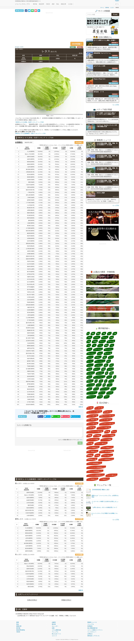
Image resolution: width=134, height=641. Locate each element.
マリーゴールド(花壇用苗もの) (96, 467)
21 (18, 202)
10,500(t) (72, 174)
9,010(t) (39, 546)
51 (18, 279)
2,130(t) (73, 246)
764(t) (73, 348)
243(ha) (56, 579)
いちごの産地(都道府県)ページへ (102, 308)
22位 (66, 202)
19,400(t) (40, 161)
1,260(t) (40, 294)
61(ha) (57, 281)
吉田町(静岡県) (30, 238)
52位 (81, 279)
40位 (49, 251)
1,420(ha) (56, 156)
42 (18, 256)
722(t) (40, 379)
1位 (49, 151)
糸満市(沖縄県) (30, 251)
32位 (66, 220)
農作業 (54, 624)
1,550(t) (40, 274)
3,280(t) (40, 507)
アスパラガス (98, 349)
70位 (66, 322)
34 (18, 235)
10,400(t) (38, 543)
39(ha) (57, 353)
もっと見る (116, 104)
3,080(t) (73, 215)
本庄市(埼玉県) (30, 279)
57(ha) (57, 307)
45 (18, 264)
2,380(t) (40, 243)
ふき (94, 345)
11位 (66, 182)
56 (18, 292)
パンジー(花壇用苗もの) (106, 459)
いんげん (109, 393)
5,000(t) (40, 502)
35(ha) (57, 356)
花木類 (97, 455)
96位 (81, 402)
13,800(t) (72, 535)
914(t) (40, 340)
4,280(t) (73, 505)
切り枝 (114, 431)
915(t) (73, 322)
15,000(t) (72, 492)
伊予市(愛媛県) (30, 287)
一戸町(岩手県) (30, 192)
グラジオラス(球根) (93, 439)
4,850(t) (73, 502)
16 (18, 189)
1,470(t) (73, 269)
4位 (49, 159)
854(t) (40, 358)
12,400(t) (40, 568)
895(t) (73, 333)
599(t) (40, 404)
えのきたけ (90, 373)
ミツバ (100, 345)
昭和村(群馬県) (30, 161)
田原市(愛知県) (30, 246)
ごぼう (89, 337)
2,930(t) (40, 223)
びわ (101, 381)
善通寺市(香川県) (30, 256)
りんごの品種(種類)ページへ (102, 276)
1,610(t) (40, 266)
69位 (81, 322)
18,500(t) (72, 161)
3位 (66, 154)
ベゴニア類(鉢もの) (107, 447)
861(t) (73, 327)
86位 (49, 368)
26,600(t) (40, 156)
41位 (81, 258)
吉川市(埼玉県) (30, 391)
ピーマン (90, 361)
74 (18, 338)
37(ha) (57, 335)
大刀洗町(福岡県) (30, 228)
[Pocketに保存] (35, 10)
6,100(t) (73, 189)
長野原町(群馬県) (30, 243)
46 (18, 266)
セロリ (89, 349)
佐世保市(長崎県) (30, 404)
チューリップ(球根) (108, 435)
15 (18, 187)
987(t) (73, 307)
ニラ (112, 345)
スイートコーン (91, 393)
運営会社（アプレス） (93, 635)
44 (18, 261)
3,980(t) (40, 212)
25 (18, 212)
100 (18, 404)
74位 (81, 327)
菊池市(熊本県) (30, 389)
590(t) (73, 396)
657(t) (40, 389)
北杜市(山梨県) (30, 269)
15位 (49, 187)
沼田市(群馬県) (30, 187)
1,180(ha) (56, 154)
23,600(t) (72, 533)
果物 (111, 373)
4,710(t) (40, 202)
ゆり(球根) (97, 435)
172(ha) (57, 205)
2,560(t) (73, 510)
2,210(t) (40, 251)
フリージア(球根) (106, 439)
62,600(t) (72, 151)
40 (18, 251)
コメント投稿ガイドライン (95, 630)
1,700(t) (73, 256)
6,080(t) (73, 192)
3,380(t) (40, 218)
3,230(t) (73, 218)
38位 (66, 225)
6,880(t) (73, 551)
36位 (49, 241)
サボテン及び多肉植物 (106, 451)
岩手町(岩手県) (30, 274)
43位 (49, 258)
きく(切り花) (99, 408)
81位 (81, 353)
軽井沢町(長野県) (30, 230)
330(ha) (56, 538)
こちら (80, 439)
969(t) (40, 327)
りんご (109, 377)
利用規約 (90, 626)
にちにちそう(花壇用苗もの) (95, 475)
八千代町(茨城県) (30, 202)
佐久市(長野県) (30, 281)
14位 (49, 184)
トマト (111, 357)
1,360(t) (73, 281)
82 (18, 358)
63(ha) (57, 251)
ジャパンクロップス (22, 4)
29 (18, 223)
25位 (66, 205)
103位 (65, 404)
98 (18, 399)
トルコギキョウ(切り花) (107, 424)
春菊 (106, 345)
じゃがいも (98, 365)
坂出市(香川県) (30, 396)
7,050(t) (73, 548)
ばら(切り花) (107, 412)
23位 (66, 212)
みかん (89, 377)
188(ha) (57, 212)
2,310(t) (73, 238)
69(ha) (57, 271)
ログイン (117, 4)
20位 (66, 187)
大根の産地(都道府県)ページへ (102, 289)
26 (18, 215)
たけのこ (96, 337)
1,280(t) (73, 289)
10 (18, 174)
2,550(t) (73, 228)
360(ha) (56, 495)
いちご (109, 385)
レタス (112, 7)
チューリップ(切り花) (104, 427)
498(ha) (57, 169)
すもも (111, 381)
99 (18, 402)
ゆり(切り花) (91, 427)
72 (18, 333)
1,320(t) (73, 279)
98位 (66, 327)
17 (18, 192)
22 (18, 205)
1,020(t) (73, 315)
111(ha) (57, 243)
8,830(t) (73, 546)
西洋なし (90, 381)
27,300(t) (72, 154)
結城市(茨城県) (30, 179)
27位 (81, 215)
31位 (49, 228)
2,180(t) (73, 515)
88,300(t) (38, 528)
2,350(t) (73, 235)
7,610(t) (40, 184)
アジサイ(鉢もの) (111, 475)
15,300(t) (40, 492)
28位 (49, 220)
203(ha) (56, 502)
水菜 (88, 341)
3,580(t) (73, 586)
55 (18, 289)
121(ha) (57, 230)
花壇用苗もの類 (91, 459)
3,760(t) (73, 212)
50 (18, 276)
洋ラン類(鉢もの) (92, 451)
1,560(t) (40, 271)
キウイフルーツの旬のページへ (102, 315)
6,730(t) (40, 189)
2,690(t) (40, 228)
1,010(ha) (56, 159)
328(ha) (56, 551)
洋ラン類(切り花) (92, 419)
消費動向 (23, 61)
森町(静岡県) (31, 220)
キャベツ (102, 341)
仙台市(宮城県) (30, 264)
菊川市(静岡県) (30, 289)
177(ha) (56, 505)
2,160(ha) (55, 528)
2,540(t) (73, 230)
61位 (66, 269)
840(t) (73, 340)
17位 (49, 192)
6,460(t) (40, 192)
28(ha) (57, 396)
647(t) (40, 391)
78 (18, 348)
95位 (49, 391)
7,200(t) (73, 184)
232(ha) (56, 581)
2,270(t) (73, 241)
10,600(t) (72, 571)
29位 (49, 223)
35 (18, 238)
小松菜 (95, 341)
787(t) (73, 338)
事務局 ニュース (92, 622)
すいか (96, 389)
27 (18, 218)
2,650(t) (40, 513)
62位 (66, 289)
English (117, 0)
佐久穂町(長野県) (30, 368)
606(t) (73, 391)
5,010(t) (40, 579)
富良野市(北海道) (30, 327)
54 (18, 287)
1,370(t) (73, 274)
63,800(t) (40, 151)
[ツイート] (29, 10)
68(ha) (57, 287)
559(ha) (56, 568)
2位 (49, 154)
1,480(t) (73, 271)
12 (18, 179)
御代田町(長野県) (30, 169)
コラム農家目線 (56, 630)
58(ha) (57, 338)
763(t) (73, 368)
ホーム (102, 7)
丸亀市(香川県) (30, 307)
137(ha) (57, 218)
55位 (81, 287)
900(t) (73, 335)
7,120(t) (40, 187)
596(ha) (56, 492)
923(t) (73, 310)
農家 (53, 4)
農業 (23, 55)
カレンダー (55, 626)
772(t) (73, 353)
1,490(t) (73, 266)
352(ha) (57, 179)
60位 (66, 307)
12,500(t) (40, 169)
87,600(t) (72, 528)
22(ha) (57, 343)
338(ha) (56, 546)
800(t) (73, 356)
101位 (81, 389)
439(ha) (56, 543)
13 (18, 182)
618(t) (40, 399)
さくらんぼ (90, 385)
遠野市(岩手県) (30, 348)
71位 (66, 297)
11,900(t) (72, 568)
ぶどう (99, 385)
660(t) (73, 379)
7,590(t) (40, 497)
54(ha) (57, 289)
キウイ (113, 389)
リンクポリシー (91, 632)
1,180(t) (40, 297)
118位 (65, 391)
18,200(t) (72, 563)
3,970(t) (73, 584)
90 (18, 379)
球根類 (89, 435)
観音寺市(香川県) (30, 189)
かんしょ (90, 365)
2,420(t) (40, 241)
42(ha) (57, 297)
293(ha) (56, 540)
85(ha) (57, 264)
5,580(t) (73, 573)
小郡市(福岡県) (30, 315)
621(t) (40, 396)
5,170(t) (40, 500)
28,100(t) (40, 154)
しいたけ (110, 369)
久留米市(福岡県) (30, 184)
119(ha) (56, 510)
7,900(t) (73, 495)
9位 (66, 169)
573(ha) (57, 166)
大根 (104, 333)
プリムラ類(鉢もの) (93, 447)
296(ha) (57, 189)
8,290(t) (73, 179)
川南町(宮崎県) (30, 399)
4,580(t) (73, 202)
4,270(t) (40, 584)
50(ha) (57, 279)
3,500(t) (40, 215)
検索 (115, 14)
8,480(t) (40, 179)
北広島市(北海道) (30, 340)
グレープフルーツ (99, 377)
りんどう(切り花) (92, 416)
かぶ (109, 333)
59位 (81, 297)
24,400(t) (40, 159)
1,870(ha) (56, 151)
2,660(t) (73, 225)
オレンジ (101, 393)
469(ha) (57, 182)
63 (18, 310)
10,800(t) (40, 174)
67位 (66, 358)
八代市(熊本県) (30, 576)
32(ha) (57, 368)
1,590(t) (40, 269)
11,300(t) (72, 540)
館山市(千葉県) (30, 294)
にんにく (96, 369)
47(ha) (57, 358)
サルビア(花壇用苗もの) (94, 463)
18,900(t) (72, 164)
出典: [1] (81, 407)
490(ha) (57, 184)
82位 (81, 348)
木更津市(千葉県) (30, 350)
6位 (82, 161)
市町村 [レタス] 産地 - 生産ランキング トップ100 (29, 122)
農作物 (35, 4)
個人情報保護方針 (92, 628)
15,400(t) (40, 166)
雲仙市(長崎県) (30, 566)
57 (18, 294)
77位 (66, 353)
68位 (81, 310)
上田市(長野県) (28, 538)
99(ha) (57, 241)
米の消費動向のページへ (103, 321)
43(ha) (57, 322)
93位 (81, 391)
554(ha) (57, 164)
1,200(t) (73, 287)
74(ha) (57, 276)
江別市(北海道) (30, 379)
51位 (81, 276)
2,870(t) (73, 223)
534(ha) (57, 161)
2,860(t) (40, 225)
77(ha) (57, 266)
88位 (49, 373)
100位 (48, 404)
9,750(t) (73, 543)
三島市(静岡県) (30, 335)
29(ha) (57, 404)
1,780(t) (40, 261)
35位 (66, 223)
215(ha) (57, 187)
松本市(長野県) (30, 241)
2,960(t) (73, 220)
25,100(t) (72, 156)
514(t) (73, 404)
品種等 (41, 61)
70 (18, 327)
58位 (49, 297)
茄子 (104, 357)
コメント (54, 635)
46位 (49, 266)
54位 (66, 251)
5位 (49, 161)
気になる (20, 10)
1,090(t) (73, 297)
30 (18, 225)
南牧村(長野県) (30, 164)
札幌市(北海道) (30, 276)
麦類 (93, 333)
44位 (49, 261)
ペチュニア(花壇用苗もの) (94, 471)
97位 (49, 396)
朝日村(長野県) (30, 174)
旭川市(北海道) (30, 356)
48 (18, 271)
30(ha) (57, 327)
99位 (81, 399)
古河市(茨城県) (30, 502)
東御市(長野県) (30, 266)
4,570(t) (73, 581)
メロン (89, 389)
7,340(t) (39, 548)
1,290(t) (40, 292)
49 (18, 274)
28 (18, 220)
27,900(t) (72, 530)
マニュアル (55, 632)
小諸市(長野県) (30, 166)
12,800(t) (72, 538)
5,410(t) (40, 576)
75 (18, 340)
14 (18, 184)
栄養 (53, 628)
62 (18, 307)
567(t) (73, 399)
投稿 (80, 443)
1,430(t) (40, 281)
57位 (49, 294)
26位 (49, 215)
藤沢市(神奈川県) (30, 322)
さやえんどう (91, 396)
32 (18, 230)
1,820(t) (73, 258)
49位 (49, 274)
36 (18, 241)
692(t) (73, 373)
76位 (49, 343)
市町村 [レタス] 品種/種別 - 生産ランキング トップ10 (30, 133)
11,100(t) (40, 571)
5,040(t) (73, 500)
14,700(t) (72, 166)
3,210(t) (73, 507)
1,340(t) (40, 289)
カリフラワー (108, 349)
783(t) (40, 368)
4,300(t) (73, 205)
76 (18, 343)
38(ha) (57, 333)
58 (18, 297)
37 (18, 243)
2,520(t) (73, 513)
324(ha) (57, 192)
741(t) (40, 373)
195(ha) (57, 202)
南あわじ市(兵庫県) (29, 154)
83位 (66, 335)
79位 (66, 333)
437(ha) (57, 174)
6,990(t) (39, 551)
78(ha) (57, 292)
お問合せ (90, 634)
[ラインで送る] (32, 10)
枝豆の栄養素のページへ (103, 283)
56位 (66, 281)
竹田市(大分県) (30, 292)
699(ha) (56, 530)
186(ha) (56, 497)
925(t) (40, 338)
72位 (49, 333)
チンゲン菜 (108, 353)
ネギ (88, 345)
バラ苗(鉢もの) (104, 479)
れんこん (104, 337)
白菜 (111, 337)
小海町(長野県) (30, 223)
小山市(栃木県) (30, 205)
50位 (66, 271)
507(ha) (56, 571)
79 (18, 350)
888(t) (73, 343)
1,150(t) (73, 294)
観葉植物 (90, 455)
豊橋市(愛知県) (30, 212)
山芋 (111, 365)
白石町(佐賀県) (30, 297)
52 (18, 281)
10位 (49, 174)
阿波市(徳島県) (30, 581)
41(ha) (57, 340)
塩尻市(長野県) (30, 159)
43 (18, 258)
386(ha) (56, 566)
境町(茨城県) (31, 182)
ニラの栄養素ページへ (102, 302)
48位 (81, 269)
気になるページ (56, 634)
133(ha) (57, 228)
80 (18, 353)
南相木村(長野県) (30, 258)
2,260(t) (40, 246)
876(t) (40, 353)
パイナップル (105, 389)
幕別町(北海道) (30, 225)
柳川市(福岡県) (30, 271)
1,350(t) (73, 276)
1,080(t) (40, 315)
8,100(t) (40, 495)
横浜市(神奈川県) (30, 353)
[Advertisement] (49, 26)
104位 (81, 404)
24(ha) (57, 391)
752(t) (73, 350)
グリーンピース (99, 361)
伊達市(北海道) (30, 261)
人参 (114, 333)
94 (18, 389)
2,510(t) (40, 238)
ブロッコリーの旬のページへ (102, 295)
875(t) (40, 356)
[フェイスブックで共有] (26, 10)
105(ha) (57, 223)
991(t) (40, 322)
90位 (49, 379)
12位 (66, 174)
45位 (49, 264)
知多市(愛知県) (30, 358)
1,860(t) (40, 258)
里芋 (106, 365)
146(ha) (57, 215)
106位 (65, 396)
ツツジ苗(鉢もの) (92, 479)
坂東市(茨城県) (30, 156)
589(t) (73, 402)
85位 (81, 350)
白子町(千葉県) (30, 402)
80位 (81, 338)
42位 (49, 256)
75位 (49, 340)
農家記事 (63, 4)
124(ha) (57, 238)
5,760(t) (40, 573)
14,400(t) (38, 535)
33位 (66, 243)
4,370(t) (40, 205)
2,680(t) (40, 230)
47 (18, 269)
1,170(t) (73, 292)
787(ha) (56, 563)
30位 (49, 225)
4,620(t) (73, 579)
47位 (49, 269)
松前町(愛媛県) (30, 310)
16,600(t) (40, 566)
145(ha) (56, 584)
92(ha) (57, 225)
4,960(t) (40, 581)
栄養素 (58, 58)
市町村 (48, 4)
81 (18, 356)
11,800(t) (73, 169)
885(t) (40, 350)
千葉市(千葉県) (30, 373)
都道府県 (41, 4)
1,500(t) (73, 264)
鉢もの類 (90, 443)
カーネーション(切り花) (94, 412)
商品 (57, 4)
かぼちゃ (98, 357)
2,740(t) (40, 510)
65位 (66, 279)
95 (18, 391)
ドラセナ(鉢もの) (107, 455)
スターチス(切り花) (105, 419)
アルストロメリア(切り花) (94, 431)
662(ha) (56, 535)
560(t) (73, 389)
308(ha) (56, 548)
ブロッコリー (91, 353)
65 (18, 315)
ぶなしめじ (100, 373)
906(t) (40, 343)
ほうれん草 (111, 341)
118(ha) (57, 220)
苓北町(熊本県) (30, 215)
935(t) (40, 333)
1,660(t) (40, 264)
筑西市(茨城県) (30, 333)
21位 (49, 202)
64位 (49, 315)
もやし (107, 396)
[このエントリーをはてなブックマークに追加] (39, 10)
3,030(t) (40, 220)
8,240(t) (40, 182)
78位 (49, 348)
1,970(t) (73, 251)
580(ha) (56, 533)
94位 (66, 368)
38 (18, 246)
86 (18, 368)
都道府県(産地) (20, 630)
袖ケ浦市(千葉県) (30, 338)
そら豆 (100, 396)
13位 (66, 179)
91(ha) (57, 235)
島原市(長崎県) (30, 235)
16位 (49, 189)
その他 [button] (70, 4)
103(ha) (57, 256)
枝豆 (108, 361)
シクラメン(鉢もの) (101, 443)
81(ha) (57, 261)
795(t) (73, 358)
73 (18, 335)
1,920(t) (40, 256)
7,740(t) (73, 182)
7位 (66, 161)
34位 (49, 235)
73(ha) (56, 507)
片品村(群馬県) (30, 343)
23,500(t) (72, 159)
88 (18, 373)
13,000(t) (38, 538)
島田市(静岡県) (30, 218)
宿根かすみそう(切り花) (107, 416)
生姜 (103, 369)
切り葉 (107, 431)
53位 (81, 289)
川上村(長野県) (30, 151)
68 (18, 322)
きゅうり (90, 357)
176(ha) (56, 586)
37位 (66, 241)
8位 (49, 169)
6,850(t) (73, 187)
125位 (65, 343)
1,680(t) (73, 261)
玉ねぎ (89, 369)
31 (18, 228)
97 (18, 396)
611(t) (41, 402)
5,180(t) (73, 576)
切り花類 (90, 408)
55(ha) (57, 269)
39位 (66, 235)
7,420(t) (73, 497)
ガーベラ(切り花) (92, 424)
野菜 (98, 333)
